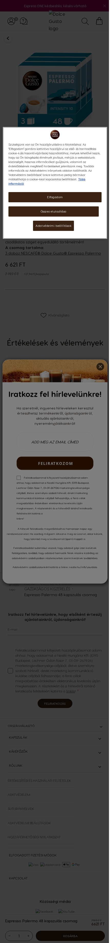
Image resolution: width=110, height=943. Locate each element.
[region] (55, 183)
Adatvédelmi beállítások (53, 225)
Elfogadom (55, 197)
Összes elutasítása (54, 211)
